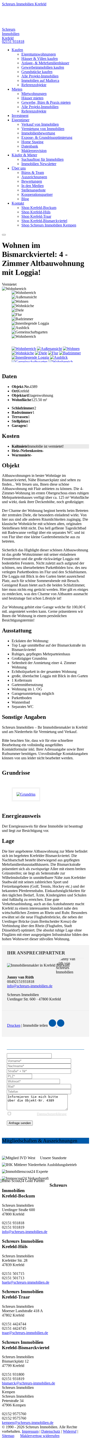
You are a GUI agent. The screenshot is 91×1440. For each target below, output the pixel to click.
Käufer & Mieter (24, 155)
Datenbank (29, 146)
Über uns (19, 168)
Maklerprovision (34, 151)
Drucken (13, 1025)
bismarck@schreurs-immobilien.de (28, 1383)
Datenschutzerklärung (51, 1114)
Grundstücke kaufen (36, 72)
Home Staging (32, 142)
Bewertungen (31, 181)
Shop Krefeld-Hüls (35, 212)
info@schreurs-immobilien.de (29, 986)
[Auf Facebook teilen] (53, 1025)
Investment (20, 115)
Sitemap (8, 1436)
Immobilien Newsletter (38, 164)
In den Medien (32, 186)
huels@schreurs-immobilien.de (25, 1282)
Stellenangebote (33, 190)
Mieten (17, 89)
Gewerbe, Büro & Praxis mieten (46, 102)
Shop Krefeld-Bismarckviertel (44, 221)
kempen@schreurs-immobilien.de (27, 1423)
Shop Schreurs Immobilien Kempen (48, 225)
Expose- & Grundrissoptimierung (46, 137)
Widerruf (69, 1431)
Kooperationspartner (37, 194)
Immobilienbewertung (38, 133)
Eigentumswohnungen (38, 54)
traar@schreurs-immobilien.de (25, 1333)
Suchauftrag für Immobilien (42, 159)
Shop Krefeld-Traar (36, 216)
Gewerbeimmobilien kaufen (42, 67)
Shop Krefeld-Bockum (38, 208)
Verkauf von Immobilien (40, 124)
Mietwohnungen (34, 94)
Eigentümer (20, 120)
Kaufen (17, 50)
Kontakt (18, 203)
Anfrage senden (20, 1123)
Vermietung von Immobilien (42, 129)
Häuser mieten (32, 98)
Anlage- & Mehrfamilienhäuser (45, 63)
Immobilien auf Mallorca (40, 80)
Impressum (30, 1431)
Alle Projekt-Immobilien (39, 76)
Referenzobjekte (33, 85)
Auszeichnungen (34, 177)
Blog (25, 199)
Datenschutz (50, 1431)
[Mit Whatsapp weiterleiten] (60, 1025)
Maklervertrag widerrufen (39, 1436)
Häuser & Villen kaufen (39, 58)
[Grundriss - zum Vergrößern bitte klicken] (28, 794)
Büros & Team (32, 172)
